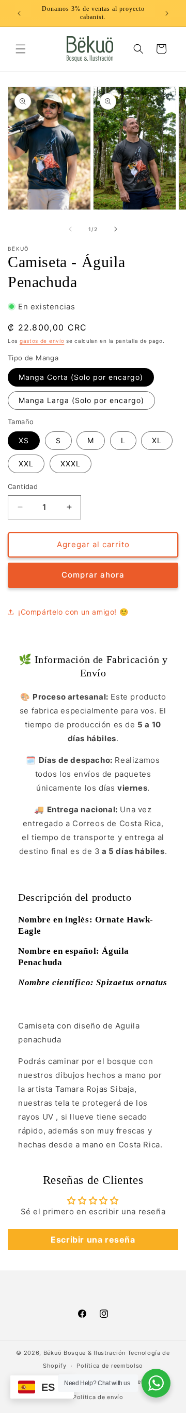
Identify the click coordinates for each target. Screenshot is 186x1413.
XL (157, 440)
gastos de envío (42, 341)
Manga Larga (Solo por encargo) (81, 400)
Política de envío (98, 1397)
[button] (20, 49)
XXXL (70, 463)
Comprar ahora (93, 575)
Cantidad (23, 486)
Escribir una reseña (93, 1239)
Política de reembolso (109, 1365)
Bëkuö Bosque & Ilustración (85, 1352)
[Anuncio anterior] (19, 13)
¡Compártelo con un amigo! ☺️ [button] (73, 611)
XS (24, 440)
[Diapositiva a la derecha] (115, 229)
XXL (26, 463)
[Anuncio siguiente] (167, 13)
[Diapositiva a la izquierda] (70, 229)
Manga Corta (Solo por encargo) (81, 377)
